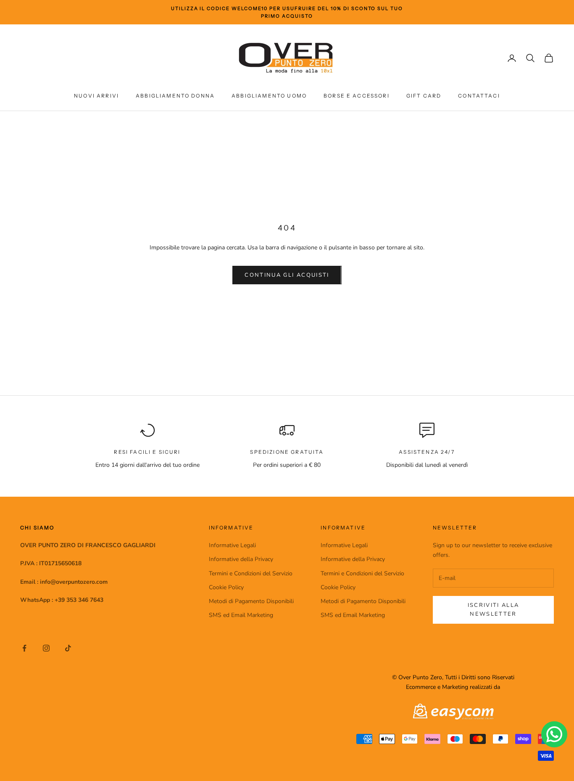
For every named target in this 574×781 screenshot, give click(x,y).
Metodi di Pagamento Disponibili (251, 601)
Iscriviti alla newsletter (493, 609)
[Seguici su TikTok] (68, 648)
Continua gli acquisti (287, 275)
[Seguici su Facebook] (24, 648)
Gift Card (423, 96)
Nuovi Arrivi (96, 96)
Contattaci (479, 96)
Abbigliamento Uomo (269, 96)
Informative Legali (232, 545)
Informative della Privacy (241, 559)
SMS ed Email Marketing (241, 615)
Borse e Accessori (357, 96)
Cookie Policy (226, 587)
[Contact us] (554, 734)
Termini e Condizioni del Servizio (250, 573)
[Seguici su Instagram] (46, 648)
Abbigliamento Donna (175, 96)
